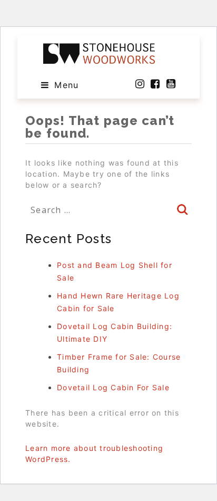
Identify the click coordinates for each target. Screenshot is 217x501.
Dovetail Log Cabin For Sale (113, 387)
